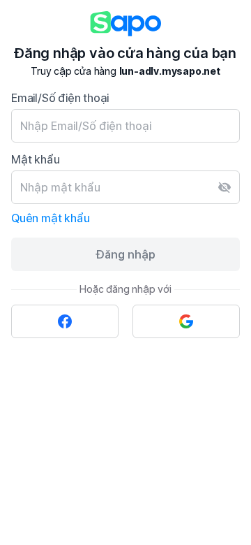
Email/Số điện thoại (60, 98)
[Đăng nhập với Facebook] (65, 321)
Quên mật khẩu (50, 218)
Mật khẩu (35, 159)
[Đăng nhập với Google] (186, 321)
